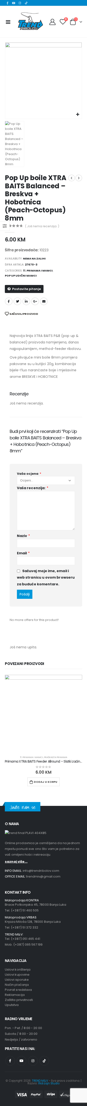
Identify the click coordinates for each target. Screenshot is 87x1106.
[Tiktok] (26, 3)
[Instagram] (20, 3)
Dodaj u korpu (45, 782)
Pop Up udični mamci (21, 276)
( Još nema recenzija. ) (42, 226)
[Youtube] (14, 3)
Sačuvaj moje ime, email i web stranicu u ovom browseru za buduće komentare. (46, 578)
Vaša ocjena (29, 473)
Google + (35, 301)
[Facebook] (7, 3)
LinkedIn (26, 301)
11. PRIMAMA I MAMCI (38, 270)
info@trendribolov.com (41, 870)
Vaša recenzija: (32, 488)
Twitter (17, 301)
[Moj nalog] (52, 22)
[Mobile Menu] (8, 21)
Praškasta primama (55, 757)
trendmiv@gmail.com (43, 876)
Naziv (23, 535)
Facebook (9, 301)
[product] (43, 713)
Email (44, 301)
